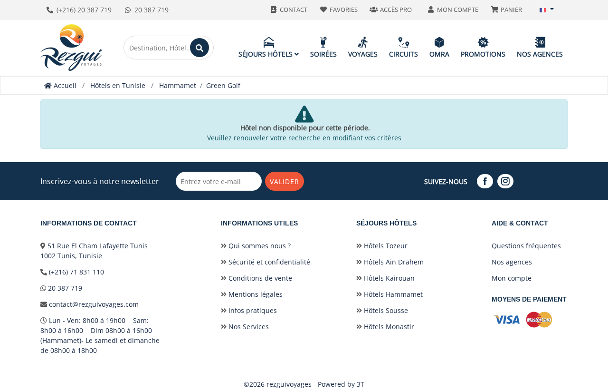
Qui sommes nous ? (259, 245)
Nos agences (540, 54)
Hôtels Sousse (385, 310)
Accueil (64, 85)
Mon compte (512, 278)
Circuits (403, 54)
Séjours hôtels (266, 54)
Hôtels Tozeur (385, 245)
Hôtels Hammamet (392, 294)
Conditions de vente (259, 278)
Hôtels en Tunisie (117, 85)
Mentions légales (255, 294)
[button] (546, 9)
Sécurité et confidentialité (268, 261)
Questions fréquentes (526, 245)
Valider (284, 181)
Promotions (483, 54)
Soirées (323, 54)
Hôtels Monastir (388, 326)
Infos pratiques (252, 310)
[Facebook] (486, 181)
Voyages (363, 54)
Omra (439, 54)
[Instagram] (506, 181)
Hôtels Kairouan (388, 278)
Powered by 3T (341, 384)
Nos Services (248, 326)
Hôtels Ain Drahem (393, 261)
